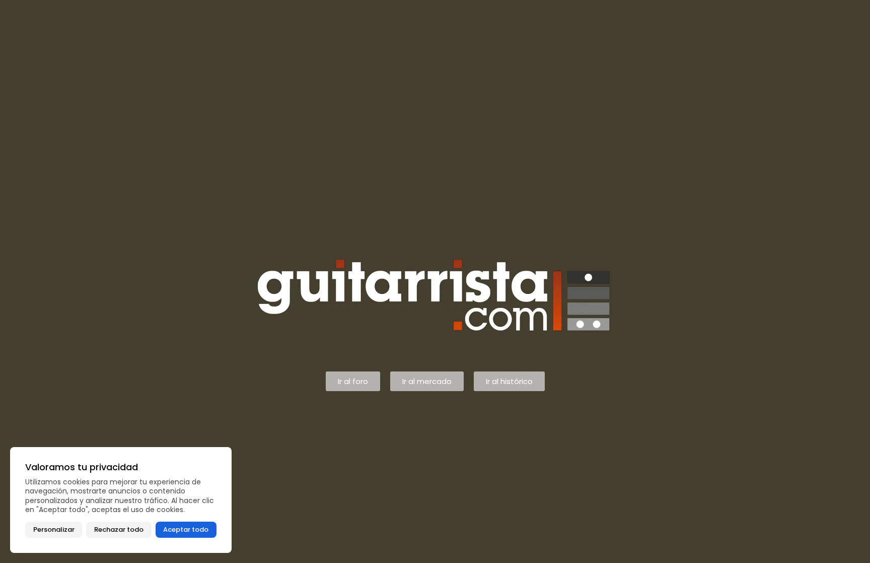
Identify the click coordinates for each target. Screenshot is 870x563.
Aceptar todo (185, 529)
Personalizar (54, 529)
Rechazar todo (118, 529)
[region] (121, 500)
